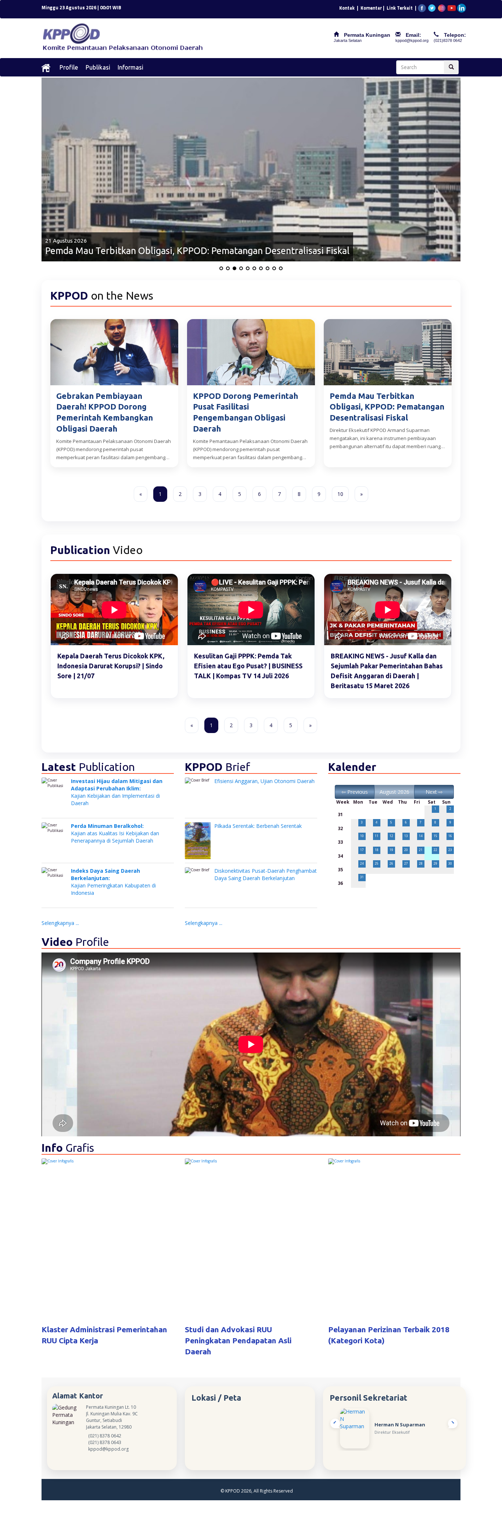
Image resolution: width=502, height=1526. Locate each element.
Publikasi (98, 67)
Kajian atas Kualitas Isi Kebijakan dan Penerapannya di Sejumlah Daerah (115, 833)
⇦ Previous (354, 791)
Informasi (130, 67)
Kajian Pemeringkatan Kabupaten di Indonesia (113, 881)
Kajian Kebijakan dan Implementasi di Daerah (116, 792)
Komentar (371, 7)
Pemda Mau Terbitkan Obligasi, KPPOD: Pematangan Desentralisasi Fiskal (197, 251)
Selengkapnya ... (60, 922)
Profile (69, 67)
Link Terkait (400, 7)
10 (340, 493)
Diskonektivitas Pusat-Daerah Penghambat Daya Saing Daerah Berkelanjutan (265, 874)
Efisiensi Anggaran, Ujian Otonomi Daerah (264, 781)
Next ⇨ (434, 791)
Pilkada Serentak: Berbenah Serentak (258, 825)
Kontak (347, 7)
